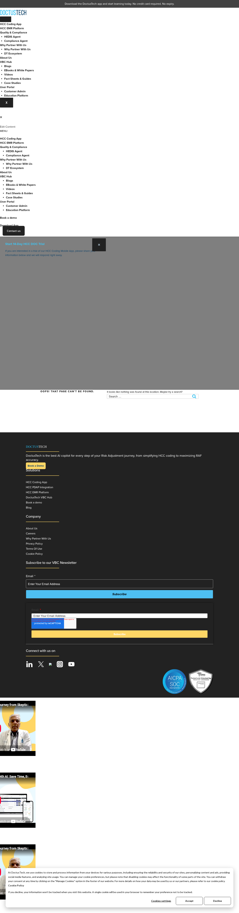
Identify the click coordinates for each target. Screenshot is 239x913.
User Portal (7, 87)
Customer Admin (15, 91)
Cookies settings (161, 900)
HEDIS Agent (12, 37)
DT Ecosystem (13, 53)
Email (30, 576)
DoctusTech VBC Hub (39, 497)
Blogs (7, 66)
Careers (30, 533)
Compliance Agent (15, 41)
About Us (6, 58)
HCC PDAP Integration (39, 487)
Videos (8, 74)
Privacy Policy (34, 543)
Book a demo (8, 218)
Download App (9, 225)
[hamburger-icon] (5, 19)
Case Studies (12, 83)
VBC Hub (6, 62)
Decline (217, 900)
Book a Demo (36, 465)
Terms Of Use (34, 549)
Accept (189, 900)
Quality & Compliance (13, 32)
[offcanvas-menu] (1, 113)
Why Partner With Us (13, 45)
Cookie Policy (16, 885)
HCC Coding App (10, 24)
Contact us (13, 231)
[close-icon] (1, 117)
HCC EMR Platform (12, 28)
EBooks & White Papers (19, 70)
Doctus (36, 446)
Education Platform (16, 95)
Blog (28, 507)
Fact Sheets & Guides (17, 79)
